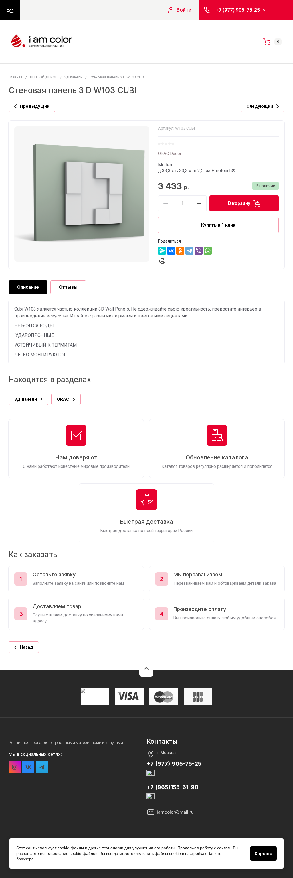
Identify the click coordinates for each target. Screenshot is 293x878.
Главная (16, 77)
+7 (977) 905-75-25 (238, 10)
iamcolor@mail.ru (175, 812)
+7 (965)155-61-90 (172, 787)
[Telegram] (189, 251)
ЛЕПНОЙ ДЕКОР (43, 77)
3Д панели (73, 77)
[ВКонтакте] (171, 251)
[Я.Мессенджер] (162, 251)
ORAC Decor (169, 153)
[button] (146, 670)
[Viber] (199, 251)
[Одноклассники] (180, 251)
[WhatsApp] (208, 251)
